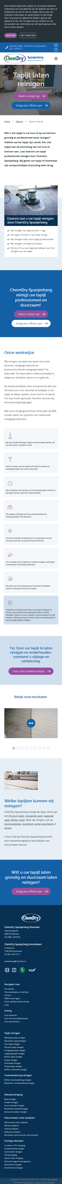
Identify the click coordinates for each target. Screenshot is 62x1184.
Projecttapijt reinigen (13, 1066)
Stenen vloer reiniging (13, 1158)
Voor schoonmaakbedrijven (16, 1018)
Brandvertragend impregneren (17, 1161)
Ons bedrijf (9, 989)
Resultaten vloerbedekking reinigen (19, 1083)
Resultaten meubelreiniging (16, 1108)
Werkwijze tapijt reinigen (14, 1037)
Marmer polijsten (11, 1125)
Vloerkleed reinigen (12, 1063)
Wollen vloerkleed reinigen (15, 1069)
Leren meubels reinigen (14, 1105)
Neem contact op (28, 96)
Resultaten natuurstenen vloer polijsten (21, 1135)
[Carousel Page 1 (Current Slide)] (13, 748)
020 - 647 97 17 (13, 954)
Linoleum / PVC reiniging (14, 1145)
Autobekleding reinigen (14, 1148)
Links (6, 1005)
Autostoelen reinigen (13, 1151)
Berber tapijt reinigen (13, 1056)
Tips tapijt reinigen (12, 1044)
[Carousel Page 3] (22, 748)
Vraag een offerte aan (29, 105)
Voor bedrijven (10, 1015)
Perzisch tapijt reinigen (14, 1047)
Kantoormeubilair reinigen (15, 1112)
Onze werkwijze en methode (16, 992)
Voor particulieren (12, 1021)
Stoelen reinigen (11, 1102)
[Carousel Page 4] (26, 748)
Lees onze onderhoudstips (29, 671)
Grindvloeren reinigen (13, 1167)
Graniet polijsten (11, 1128)
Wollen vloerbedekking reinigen (17, 1080)
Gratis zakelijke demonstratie (16, 1001)
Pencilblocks (53, 1179)
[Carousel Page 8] (44, 748)
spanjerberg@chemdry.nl (15, 961)
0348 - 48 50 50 (13, 937)
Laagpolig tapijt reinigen (14, 1053)
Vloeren (19, 121)
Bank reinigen (10, 1099)
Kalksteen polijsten (12, 1132)
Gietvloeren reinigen (13, 1164)
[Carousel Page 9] (48, 748)
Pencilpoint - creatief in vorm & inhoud (39, 1182)
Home (7, 121)
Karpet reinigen (10, 1060)
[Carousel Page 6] (35, 748)
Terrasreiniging (10, 1155)
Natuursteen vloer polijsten (16, 1122)
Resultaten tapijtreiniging (15, 1041)
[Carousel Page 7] (39, 748)
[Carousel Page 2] (18, 748)
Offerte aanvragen (12, 998)
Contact (7, 995)
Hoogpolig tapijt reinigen (15, 1050)
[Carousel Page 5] (31, 748)
